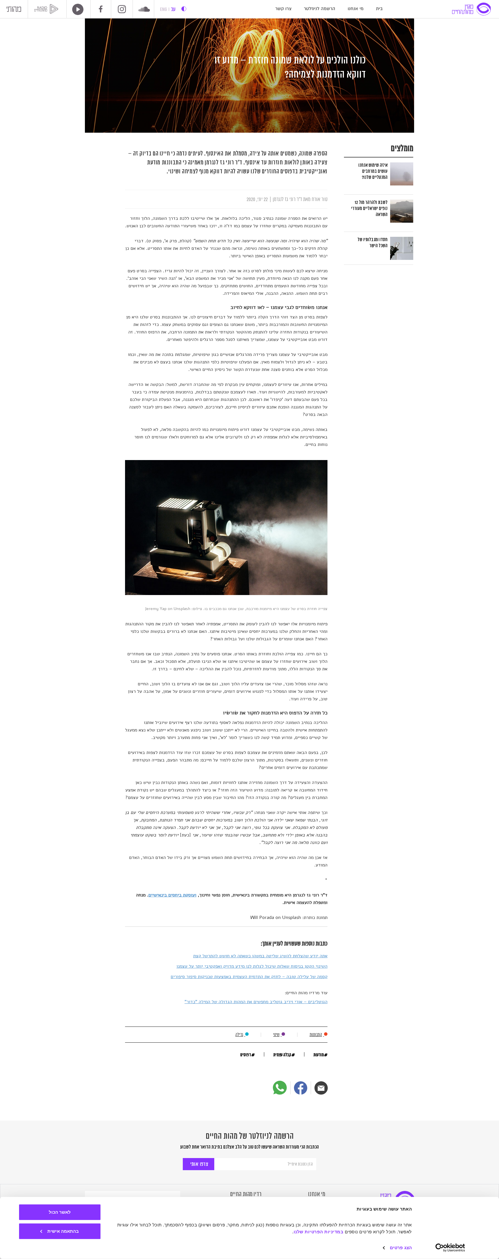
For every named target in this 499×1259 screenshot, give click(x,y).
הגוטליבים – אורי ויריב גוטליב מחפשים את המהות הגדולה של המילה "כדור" (256, 1002)
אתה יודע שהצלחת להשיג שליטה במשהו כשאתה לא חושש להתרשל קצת (260, 956)
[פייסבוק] (300, 1088)
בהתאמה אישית (63, 1230)
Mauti (14, 10)
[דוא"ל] (321, 1088)
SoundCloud (144, 10)
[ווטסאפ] (280, 1088)
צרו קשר (283, 9)
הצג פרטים (401, 1247)
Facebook (101, 8)
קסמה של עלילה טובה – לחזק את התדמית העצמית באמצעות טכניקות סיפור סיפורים (249, 976)
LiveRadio (76, 9)
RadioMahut (47, 9)
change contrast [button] (183, 8)
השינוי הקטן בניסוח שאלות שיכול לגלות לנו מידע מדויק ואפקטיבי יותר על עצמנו (251, 966)
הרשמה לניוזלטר (319, 9)
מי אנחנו (356, 9)
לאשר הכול (60, 1212)
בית (379, 9)
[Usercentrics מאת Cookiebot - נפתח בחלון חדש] (450, 1247)
